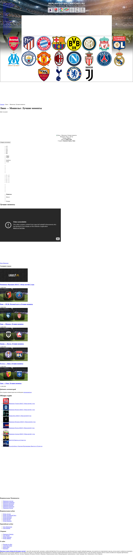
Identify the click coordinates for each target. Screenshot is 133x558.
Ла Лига (5, 14)
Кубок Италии (7, 31)
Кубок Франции (7, 521)
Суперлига (6, 20)
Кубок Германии (7, 28)
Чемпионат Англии (8, 501)
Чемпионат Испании (8, 503)
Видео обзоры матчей (8, 4)
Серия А (5, 15)
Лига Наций (6, 32)
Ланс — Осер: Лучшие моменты (10, 383)
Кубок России (6, 24)
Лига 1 (5, 17)
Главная (2, 104)
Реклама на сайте (7, 544)
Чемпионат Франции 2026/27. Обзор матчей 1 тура (17, 284)
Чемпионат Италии (8, 505)
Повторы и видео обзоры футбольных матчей (12, 551)
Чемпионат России (8, 508)
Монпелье (5, 263)
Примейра (5, 18)
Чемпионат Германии (8, 502)
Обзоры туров (6, 7)
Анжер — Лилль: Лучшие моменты (12, 344)
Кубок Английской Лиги (9, 515)
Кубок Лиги (6, 27)
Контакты (5, 548)
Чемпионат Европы (8, 534)
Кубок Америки (7, 537)
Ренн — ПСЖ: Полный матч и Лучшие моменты (16, 304)
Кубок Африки (7, 538)
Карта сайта (6, 547)
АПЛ (4, 11)
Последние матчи (7, 3)
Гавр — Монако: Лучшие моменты (11, 324)
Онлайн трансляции (8, 6)
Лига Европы (6, 22)
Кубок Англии (7, 25)
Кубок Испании (7, 29)
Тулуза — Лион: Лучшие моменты (11, 363)
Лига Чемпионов (7, 21)
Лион (1, 263)
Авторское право (7, 545)
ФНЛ (4, 10)
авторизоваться (27, 392)
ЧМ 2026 (5, 33)
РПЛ (4, 8)
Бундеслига (6, 13)
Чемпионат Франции (8, 506)
